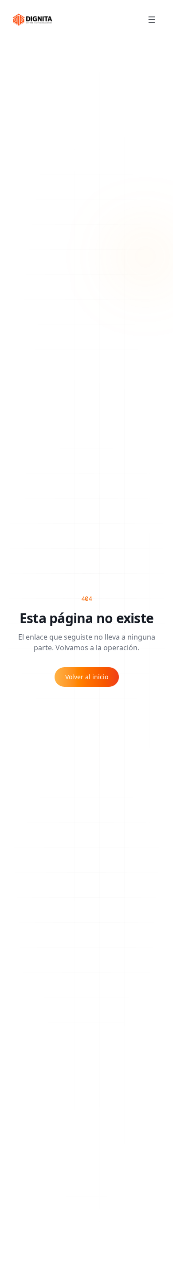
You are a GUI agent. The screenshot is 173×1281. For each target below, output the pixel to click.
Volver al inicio (86, 677)
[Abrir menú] (152, 19)
